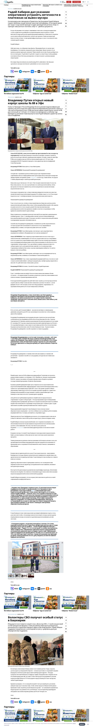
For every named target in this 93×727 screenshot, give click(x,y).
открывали (34, 177)
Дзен (69, 2)
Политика (10, 8)
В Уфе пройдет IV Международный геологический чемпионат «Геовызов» (73, 5)
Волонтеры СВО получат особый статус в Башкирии (52, 5)
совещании (19, 427)
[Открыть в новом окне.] (14, 71)
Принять (82, 724)
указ (32, 490)
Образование (11, 97)
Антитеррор (77, 2)
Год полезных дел (12, 614)
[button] (62, 557)
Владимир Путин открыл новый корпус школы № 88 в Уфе (31, 5)
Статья (6, 5)
